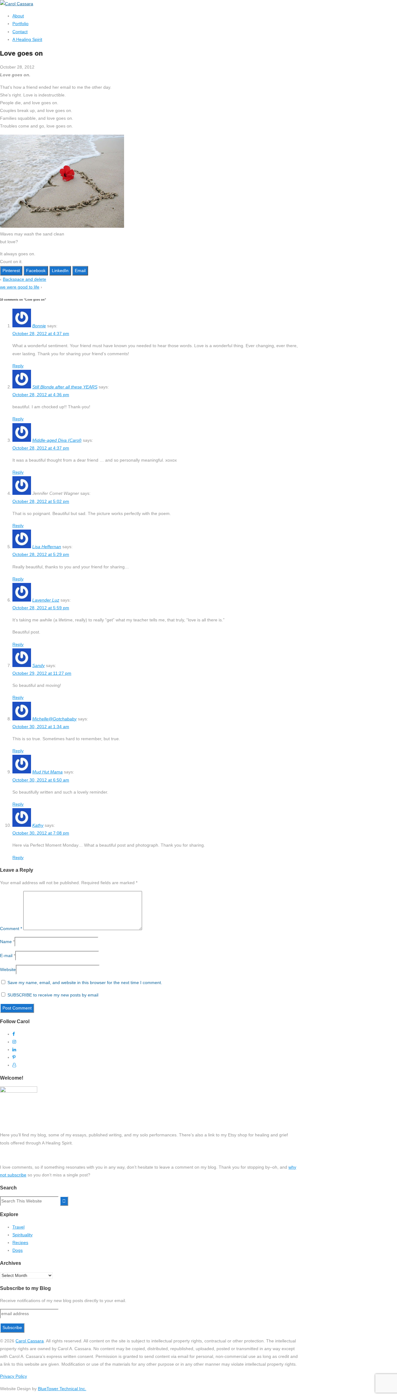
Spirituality (22, 1234)
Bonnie (39, 325)
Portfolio (20, 23)
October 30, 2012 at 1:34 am (40, 726)
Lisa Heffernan (46, 546)
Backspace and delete (24, 279)
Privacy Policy (13, 1376)
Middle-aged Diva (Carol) (57, 440)
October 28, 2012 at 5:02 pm (40, 501)
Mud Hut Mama (47, 771)
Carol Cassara (30, 1340)
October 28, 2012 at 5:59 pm (40, 607)
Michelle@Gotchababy (54, 718)
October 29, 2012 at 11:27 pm (41, 673)
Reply (18, 365)
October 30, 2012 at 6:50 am (40, 779)
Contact (20, 31)
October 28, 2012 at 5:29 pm (40, 554)
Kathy (37, 825)
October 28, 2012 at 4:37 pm (40, 333)
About (18, 15)
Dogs (17, 1250)
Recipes (20, 1242)
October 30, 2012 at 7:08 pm (40, 833)
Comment (11, 928)
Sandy (38, 665)
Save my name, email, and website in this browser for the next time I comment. (84, 982)
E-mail (6, 955)
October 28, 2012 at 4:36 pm (40, 394)
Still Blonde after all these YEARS (64, 386)
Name (6, 941)
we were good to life (19, 286)
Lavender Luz (45, 600)
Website (8, 969)
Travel (18, 1227)
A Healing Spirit (27, 39)
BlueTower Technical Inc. (62, 1388)
